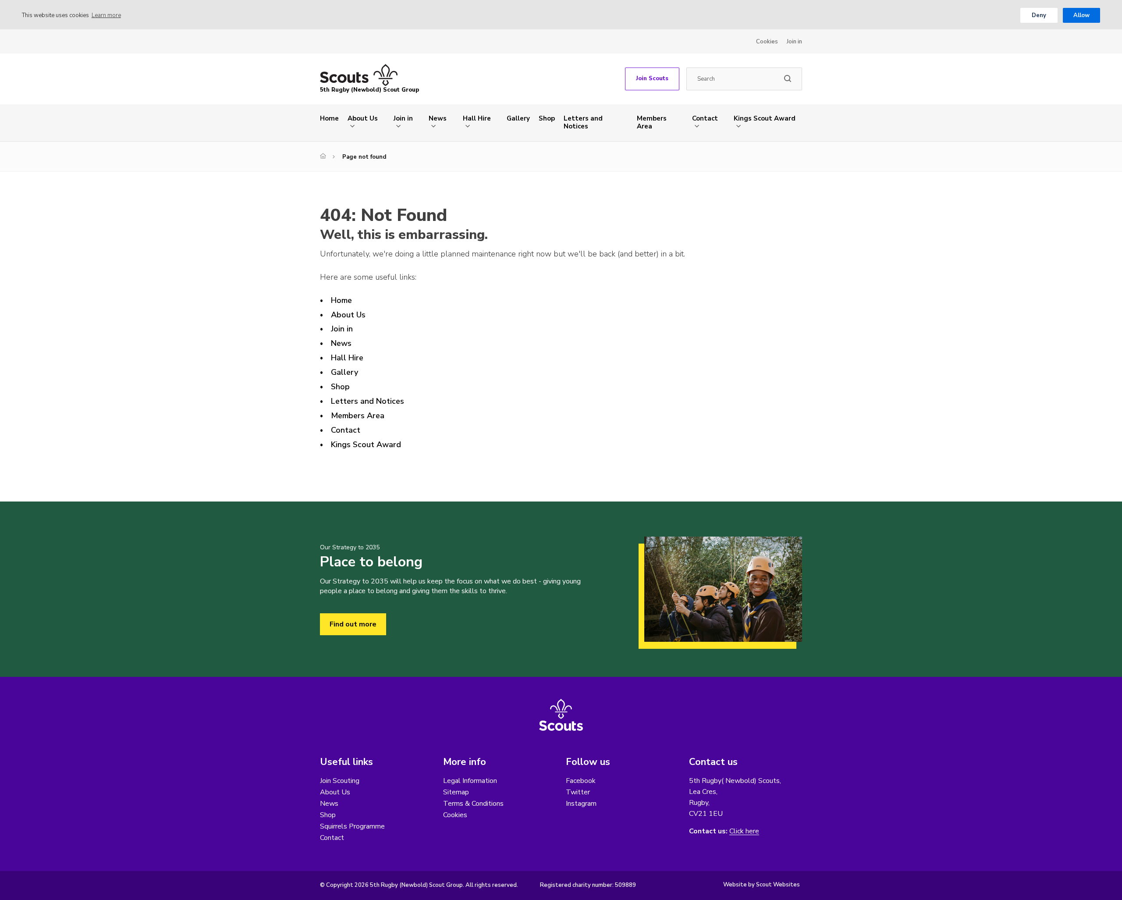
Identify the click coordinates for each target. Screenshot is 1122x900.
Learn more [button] (106, 15)
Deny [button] (1039, 15)
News (438, 118)
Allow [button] (1081, 15)
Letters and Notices (583, 122)
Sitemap (456, 792)
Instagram (581, 803)
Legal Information (470, 781)
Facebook (581, 781)
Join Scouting (339, 781)
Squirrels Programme (352, 826)
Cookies (767, 42)
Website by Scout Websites (761, 885)
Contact (705, 118)
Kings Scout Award (764, 118)
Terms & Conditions (473, 803)
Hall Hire (477, 118)
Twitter (578, 792)
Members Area (652, 122)
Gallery (518, 118)
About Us (363, 118)
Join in (794, 42)
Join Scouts (652, 78)
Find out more (353, 624)
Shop (547, 118)
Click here (744, 831)
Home (329, 118)
